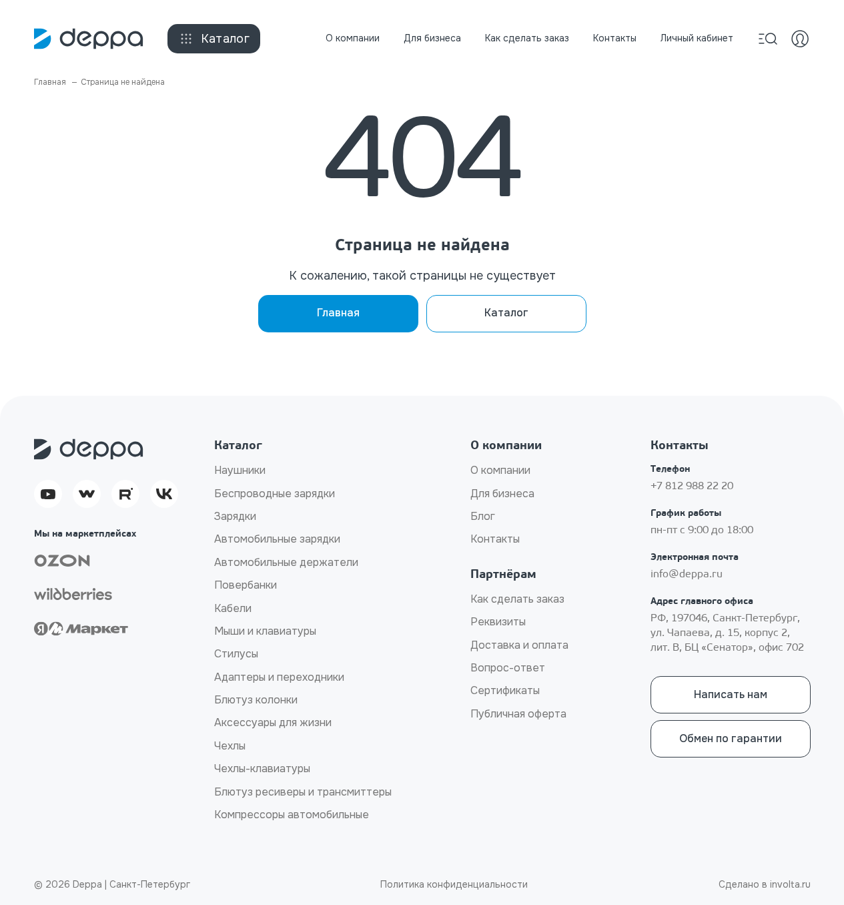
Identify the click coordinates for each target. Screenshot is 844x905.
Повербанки (245, 585)
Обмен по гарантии (730, 738)
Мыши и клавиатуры (265, 631)
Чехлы (230, 746)
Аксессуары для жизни (273, 722)
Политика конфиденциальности (454, 884)
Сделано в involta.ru (765, 884)
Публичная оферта (518, 714)
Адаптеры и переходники (279, 677)
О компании (353, 38)
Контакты (615, 38)
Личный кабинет (697, 38)
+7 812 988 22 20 (692, 486)
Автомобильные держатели (286, 562)
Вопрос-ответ (507, 668)
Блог (482, 516)
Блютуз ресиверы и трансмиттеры (303, 792)
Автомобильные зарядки (277, 539)
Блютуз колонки (256, 700)
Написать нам (730, 694)
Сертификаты (505, 690)
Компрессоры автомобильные (291, 815)
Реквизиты (498, 622)
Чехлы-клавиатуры (262, 769)
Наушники (240, 470)
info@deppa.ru (687, 574)
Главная (338, 313)
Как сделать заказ (527, 38)
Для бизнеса (432, 38)
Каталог (225, 38)
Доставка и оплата (519, 645)
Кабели (233, 608)
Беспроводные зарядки (274, 494)
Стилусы (236, 654)
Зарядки (235, 516)
